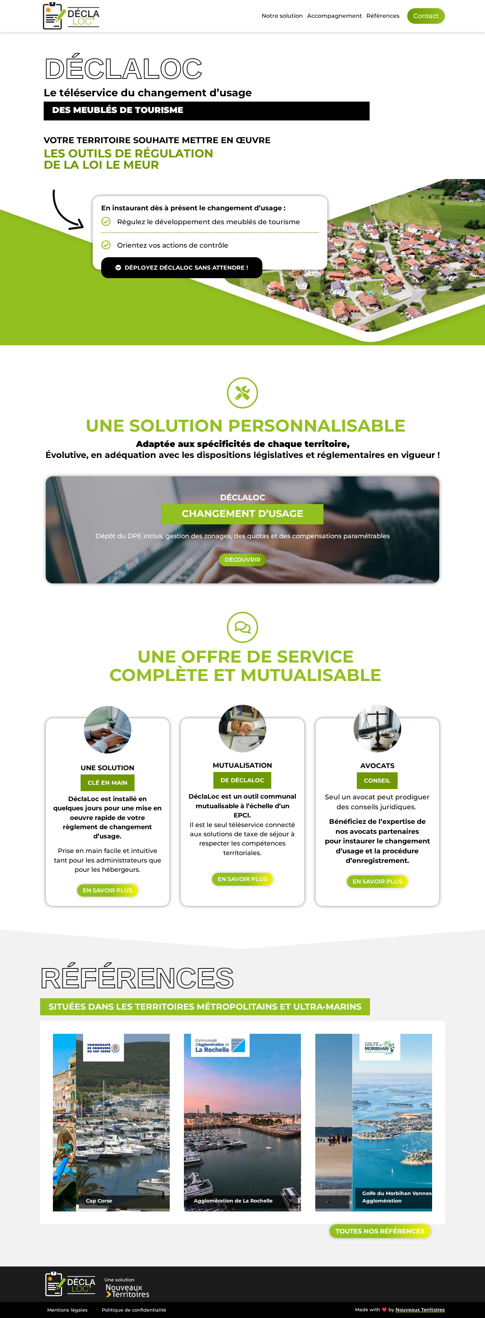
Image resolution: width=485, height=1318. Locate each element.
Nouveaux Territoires (420, 1309)
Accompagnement (334, 15)
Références (382, 15)
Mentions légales (67, 1310)
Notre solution (282, 15)
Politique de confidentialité (134, 1310)
